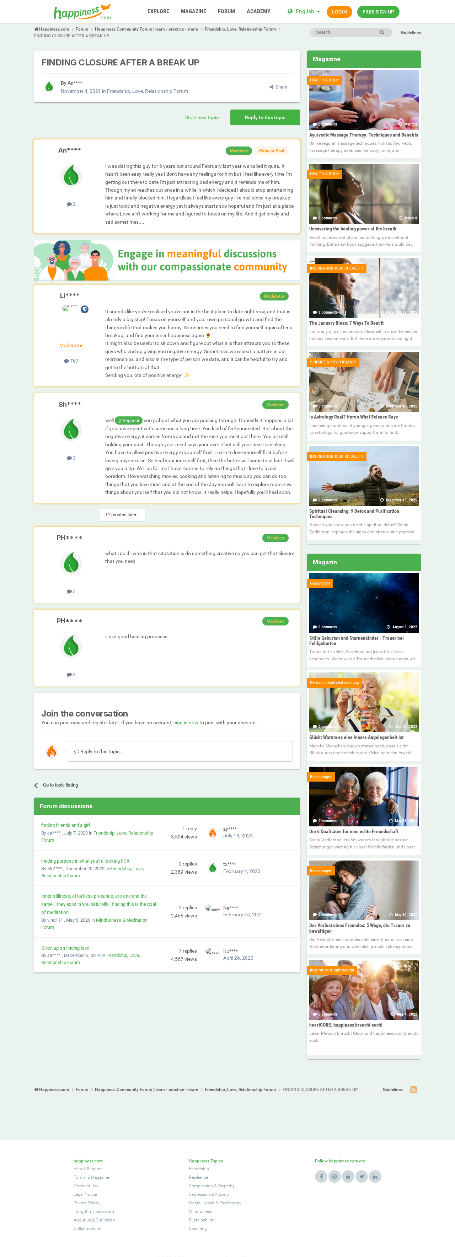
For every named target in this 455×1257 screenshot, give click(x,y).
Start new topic (202, 117)
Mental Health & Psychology (215, 1202)
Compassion (201, 1185)
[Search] (382, 32)
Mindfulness (200, 1211)
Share (280, 87)
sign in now (185, 722)
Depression (199, 1194)
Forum (80, 1177)
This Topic (352, 32)
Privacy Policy (87, 1202)
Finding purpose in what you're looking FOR (85, 861)
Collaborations (87, 1228)
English (305, 11)
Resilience (198, 1177)
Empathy (226, 1185)
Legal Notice (85, 1194)
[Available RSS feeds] (413, 1090)
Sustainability (201, 1220)
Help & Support (88, 1168)
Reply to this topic (265, 117)
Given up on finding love (65, 948)
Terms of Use (86, 1185)
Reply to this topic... (101, 751)
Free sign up (378, 12)
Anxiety (222, 1194)
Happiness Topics (206, 1161)
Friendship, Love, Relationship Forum (147, 91)
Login (339, 12)
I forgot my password (94, 1211)
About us (82, 1220)
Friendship (199, 1168)
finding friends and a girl (65, 825)
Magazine (100, 1177)
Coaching (198, 1228)
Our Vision (105, 1220)
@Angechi (128, 420)
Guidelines (411, 32)
